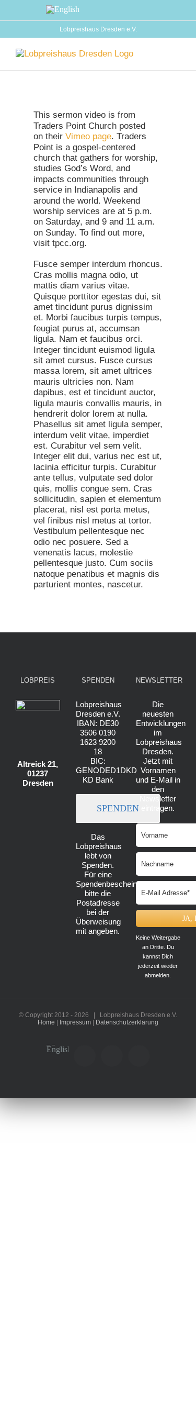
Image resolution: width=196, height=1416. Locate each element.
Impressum (75, 1022)
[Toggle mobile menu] (176, 54)
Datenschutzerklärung (127, 1022)
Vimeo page (88, 136)
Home (46, 1022)
